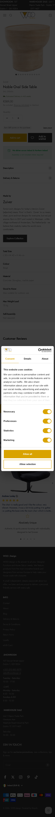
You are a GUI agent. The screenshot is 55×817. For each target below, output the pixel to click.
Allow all (27, 454)
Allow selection (27, 464)
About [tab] (45, 358)
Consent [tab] (10, 358)
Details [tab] (27, 358)
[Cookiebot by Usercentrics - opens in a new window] (38, 350)
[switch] (47, 421)
